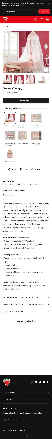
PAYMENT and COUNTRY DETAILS (21, 297)
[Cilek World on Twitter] (40, 382)
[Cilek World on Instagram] (32, 382)
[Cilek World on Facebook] (36, 382)
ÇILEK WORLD (10, 392)
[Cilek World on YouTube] (44, 382)
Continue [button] (44, 11)
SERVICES (8, 400)
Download (9, 193)
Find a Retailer (26, 100)
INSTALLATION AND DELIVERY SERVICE (23, 304)
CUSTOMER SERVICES (14, 430)
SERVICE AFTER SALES (14, 311)
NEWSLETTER (9, 408)
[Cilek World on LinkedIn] (48, 382)
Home (4, 27)
